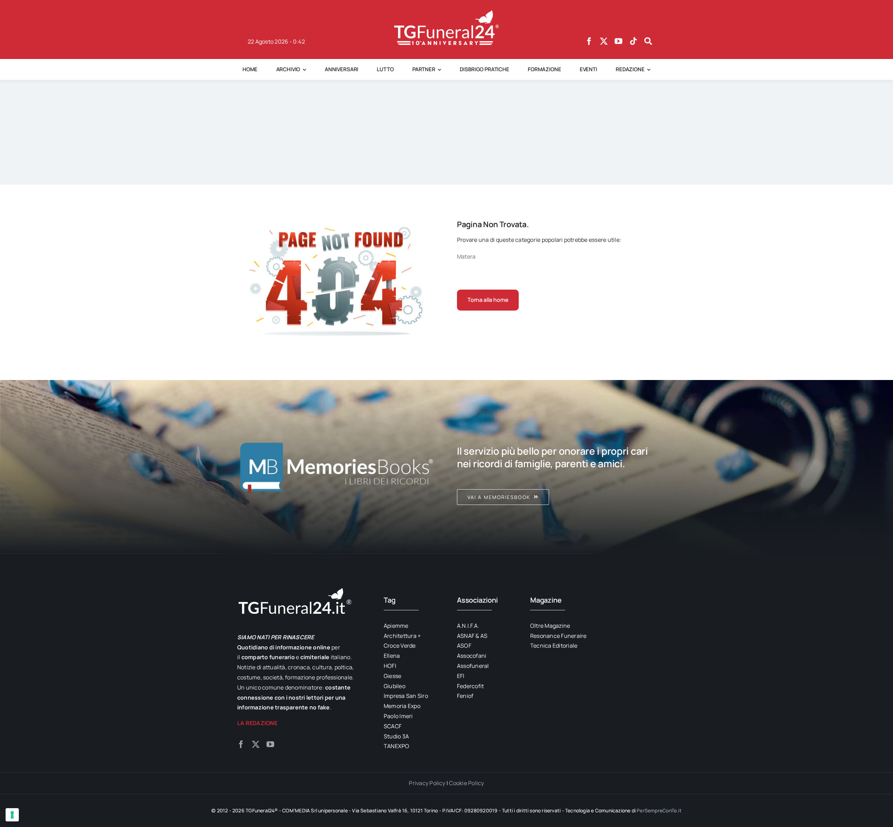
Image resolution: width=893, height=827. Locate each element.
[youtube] (618, 41)
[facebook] (589, 41)
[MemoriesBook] (336, 466)
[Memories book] (556, 467)
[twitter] (604, 41)
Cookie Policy (466, 783)
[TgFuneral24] (446, 13)
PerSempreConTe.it (659, 810)
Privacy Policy (427, 783)
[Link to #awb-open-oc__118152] (648, 41)
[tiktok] (633, 41)
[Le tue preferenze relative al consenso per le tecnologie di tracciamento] (12, 814)
